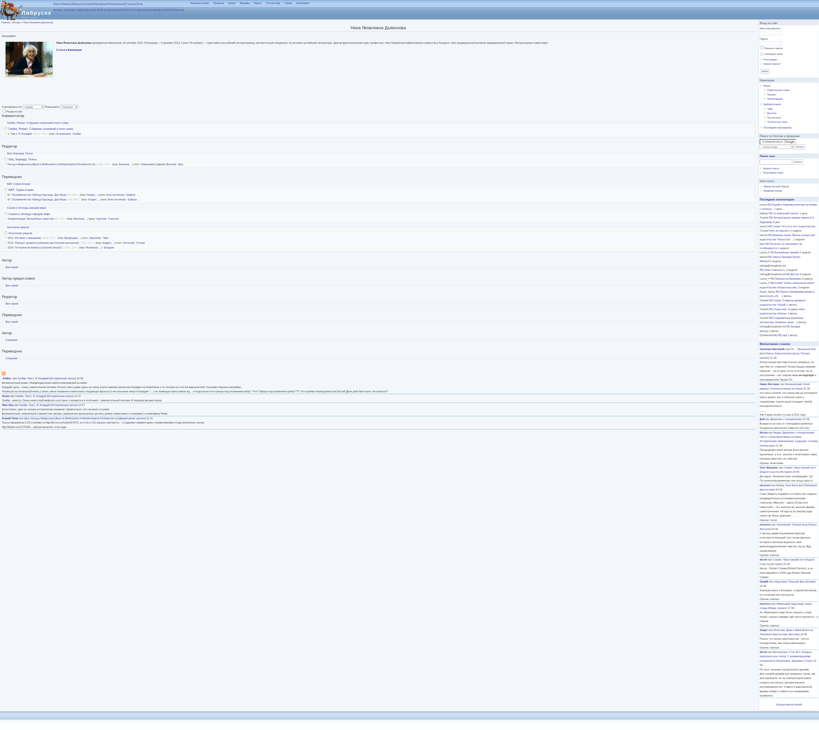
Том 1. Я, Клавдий (21, 133)
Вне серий (12, 267)
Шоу (180, 164)
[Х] (143, 10)
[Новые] (66, 4)
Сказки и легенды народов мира (26, 207)
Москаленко (780, 652)
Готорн (140, 242)
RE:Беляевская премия (785, 252)
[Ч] (150, 10)
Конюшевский (793, 384)
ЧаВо (770, 109)
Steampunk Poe (806, 349)
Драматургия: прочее (132, 418)
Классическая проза (787, 353)
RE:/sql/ (782, 335)
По (793, 349)
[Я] (171, 10)
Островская (63, 133)
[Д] (79, 10)
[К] (102, 10)
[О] (117, 10)
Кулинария (783, 660)
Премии (771, 94)
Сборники (11, 340)
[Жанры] (76, 4)
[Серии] (86, 4)
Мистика (794, 634)
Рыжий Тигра (10, 418)
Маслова (79, 218)
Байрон (130, 194)
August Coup (767, 471)
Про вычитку (774, 117)
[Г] (76, 10)
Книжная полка (199, 3)
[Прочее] (178, 10)
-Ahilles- (7, 378)
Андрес (106, 242)
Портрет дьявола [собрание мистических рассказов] (46, 242)
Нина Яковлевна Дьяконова (38, 22)
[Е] (83, 10)
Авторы (16, 22)
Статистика (273, 3)
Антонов (128, 242)
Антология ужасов (18, 227)
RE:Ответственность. (773, 270)
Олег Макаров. (769, 467)
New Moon (792, 485)
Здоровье (797, 660)
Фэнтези (765, 529)
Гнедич (90, 194)
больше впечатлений (789, 704)
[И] (94, 10)
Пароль (764, 39)
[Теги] (139, 4)
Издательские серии (778, 90)
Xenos (6, 396)
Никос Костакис (770, 384)
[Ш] (154, 10)
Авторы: (58, 10)
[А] (65, 10)
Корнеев (124, 164)
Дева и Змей (793, 630)
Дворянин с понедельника (786, 419)
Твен (106, 238)
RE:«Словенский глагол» (784, 213)
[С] (128, 10)
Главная (5, 22)
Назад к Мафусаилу (20, 164)
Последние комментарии (777, 199)
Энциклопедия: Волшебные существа (31, 218)
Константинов (114, 194)
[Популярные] (115, 4)
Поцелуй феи (796, 581)
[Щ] (159, 10)
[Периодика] (99, 4)
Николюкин (147, 164)
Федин (777, 432)
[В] (72, 10)
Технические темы (777, 122)
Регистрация (770, 59)
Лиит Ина (7, 405)
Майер (780, 485)
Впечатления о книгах (775, 344)
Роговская (92, 247)
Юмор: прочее (777, 608)
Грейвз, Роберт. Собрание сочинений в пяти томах (38, 122)
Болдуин (109, 247)
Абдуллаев (780, 581)
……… (796, 515)
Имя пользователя (770, 28)
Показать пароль (773, 48)
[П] (121, 10)
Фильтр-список (771, 168)
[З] (91, 10)
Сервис (788, 467)
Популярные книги (773, 172)
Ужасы (769, 353)
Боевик (810, 581)
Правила (218, 3)
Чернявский (783, 524)
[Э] (162, 10)
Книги (767, 85)
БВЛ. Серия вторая (18, 183)
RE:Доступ (792, 274)
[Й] (98, 10)
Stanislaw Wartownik (772, 349)
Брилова (95, 238)
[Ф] (139, 10)
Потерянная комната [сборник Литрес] (38, 247)
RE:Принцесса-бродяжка (786, 278)
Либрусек (37, 13)
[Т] (132, 10)
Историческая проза (62, 378)
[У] (135, 10)
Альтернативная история (786, 388)
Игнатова (779, 630)
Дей (762, 419)
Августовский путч (805, 467)
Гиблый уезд (799, 524)
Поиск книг (767, 156)
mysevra (765, 485)
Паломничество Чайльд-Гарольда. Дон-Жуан (39, 194)
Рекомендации (775, 99)
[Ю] (167, 10)
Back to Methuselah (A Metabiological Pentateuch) (62, 164)
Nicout (764, 432)
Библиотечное (772, 104)
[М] (109, 10)
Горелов (101, 218)
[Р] (124, 10)
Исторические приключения (777, 441)
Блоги (231, 3)
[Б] (68, 10)
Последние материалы (778, 127)
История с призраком (28, 238)
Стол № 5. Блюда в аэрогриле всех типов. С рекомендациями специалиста (786, 656)
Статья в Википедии (69, 49)
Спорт (808, 660)
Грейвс (77, 133)
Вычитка (771, 113)
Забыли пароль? (772, 64)
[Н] (113, 10)
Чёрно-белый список (776, 186)
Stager (764, 630)
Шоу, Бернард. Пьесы (20, 153)
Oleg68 (764, 581)
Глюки (288, 3)
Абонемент (303, 3)
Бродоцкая (71, 238)
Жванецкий (783, 603)
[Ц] (146, 10)
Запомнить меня (774, 54)
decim (763, 559)
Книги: (57, 4)
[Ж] (87, 10)
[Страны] (130, 4)
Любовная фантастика (773, 634)
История (786, 471)
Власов (170, 164)
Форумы (245, 3)
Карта (257, 3)
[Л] (105, 10)
